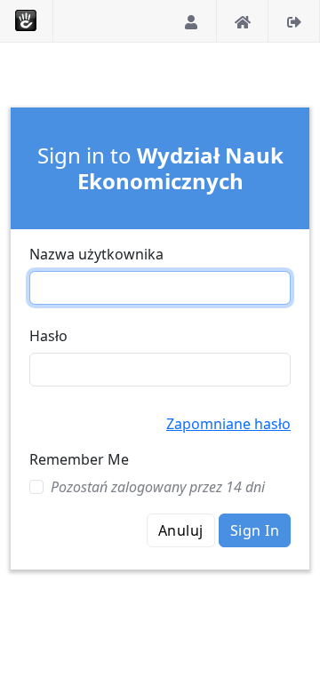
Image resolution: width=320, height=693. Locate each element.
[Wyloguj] (294, 21)
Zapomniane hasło (228, 424)
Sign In (254, 530)
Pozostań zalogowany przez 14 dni (158, 487)
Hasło (48, 336)
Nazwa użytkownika (96, 254)
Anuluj (181, 530)
